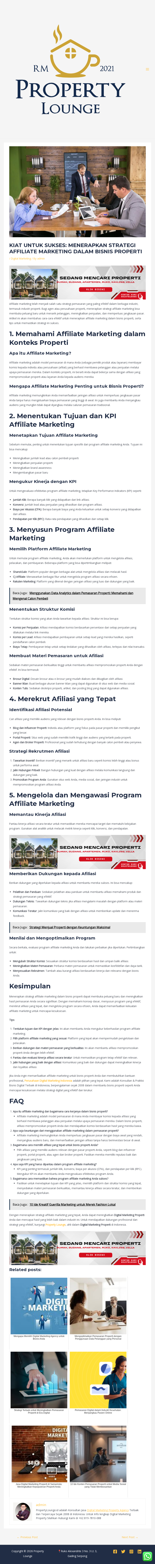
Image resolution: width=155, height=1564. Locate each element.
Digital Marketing (21, 258)
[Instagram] (131, 1551)
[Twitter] (123, 1551)
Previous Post (27, 1537)
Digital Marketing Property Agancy (108, 1510)
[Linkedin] (139, 1551)
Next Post (130, 1537)
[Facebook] (115, 1551)
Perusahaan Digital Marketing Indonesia (48, 1080)
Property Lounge (56, 1224)
